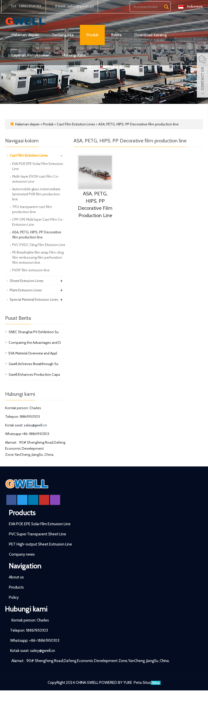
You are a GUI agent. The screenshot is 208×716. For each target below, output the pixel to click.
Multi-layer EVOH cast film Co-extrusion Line (35, 179)
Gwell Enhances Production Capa (34, 374)
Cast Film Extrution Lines (76, 124)
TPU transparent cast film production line (32, 209)
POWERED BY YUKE (116, 682)
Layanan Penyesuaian (30, 55)
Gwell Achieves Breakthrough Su (33, 364)
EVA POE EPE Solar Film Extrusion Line (37, 166)
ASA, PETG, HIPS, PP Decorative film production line (138, 124)
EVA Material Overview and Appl (33, 353)
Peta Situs (142, 682)
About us (16, 577)
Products (22, 512)
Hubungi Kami (74, 55)
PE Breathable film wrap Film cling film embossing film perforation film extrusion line (38, 257)
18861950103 (29, 6)
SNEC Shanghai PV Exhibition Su (34, 332)
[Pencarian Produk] (166, 7)
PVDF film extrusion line (30, 270)
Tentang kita (63, 34)
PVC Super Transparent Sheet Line (37, 534)
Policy (14, 597)
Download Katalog (150, 34)
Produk (92, 34)
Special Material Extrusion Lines (34, 299)
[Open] (202, 76)
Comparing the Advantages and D (35, 342)
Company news (22, 554)
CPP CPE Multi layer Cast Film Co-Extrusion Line (38, 222)
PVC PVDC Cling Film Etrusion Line (38, 244)
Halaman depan (25, 34)
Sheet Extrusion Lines (27, 280)
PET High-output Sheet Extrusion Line (40, 544)
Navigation (25, 565)
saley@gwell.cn (80, 6)
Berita (116, 34)
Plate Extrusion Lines (26, 290)
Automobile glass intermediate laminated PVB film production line (36, 194)
